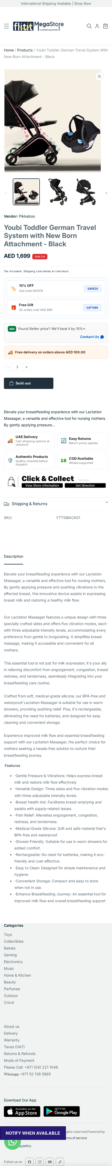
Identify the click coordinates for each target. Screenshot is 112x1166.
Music (9, 968)
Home (9, 50)
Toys (8, 934)
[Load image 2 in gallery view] (56, 192)
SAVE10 (93, 288)
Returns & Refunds (19, 1053)
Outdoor (11, 995)
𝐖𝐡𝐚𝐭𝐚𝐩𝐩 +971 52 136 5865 (27, 1074)
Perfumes (12, 989)
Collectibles (13, 941)
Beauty (10, 982)
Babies (9, 948)
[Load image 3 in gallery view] (85, 192)
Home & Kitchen (17, 975)
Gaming (10, 955)
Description (13, 556)
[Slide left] (5, 193)
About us (11, 1026)
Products (25, 50)
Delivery (11, 1033)
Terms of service (74, 1138)
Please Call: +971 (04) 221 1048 (31, 1067)
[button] (89, 26)
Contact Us (89, 337)
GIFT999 (92, 307)
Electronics (13, 961)
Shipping (29, 271)
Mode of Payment (19, 1060)
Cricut (9, 1002)
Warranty (12, 1040)
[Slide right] (106, 193)
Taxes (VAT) (14, 1047)
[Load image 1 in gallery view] (26, 192)
